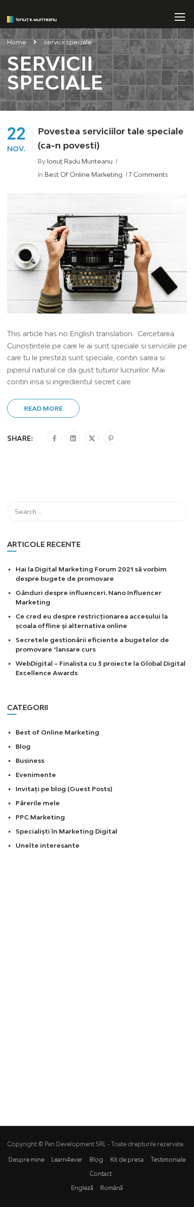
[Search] (175, 511)
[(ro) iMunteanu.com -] (32, 19)
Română (111, 1187)
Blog (23, 746)
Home (16, 42)
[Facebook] (54, 438)
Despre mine (26, 1159)
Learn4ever (66, 1159)
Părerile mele (38, 803)
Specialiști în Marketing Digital (66, 831)
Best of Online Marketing (83, 174)
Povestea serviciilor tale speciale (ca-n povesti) (111, 138)
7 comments (148, 174)
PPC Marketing (40, 817)
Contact (100, 1173)
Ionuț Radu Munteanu (80, 161)
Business (30, 760)
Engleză (82, 1187)
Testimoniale (168, 1159)
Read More (43, 408)
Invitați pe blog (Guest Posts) (64, 789)
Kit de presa (127, 1159)
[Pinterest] (110, 438)
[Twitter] (92, 438)
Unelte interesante (48, 845)
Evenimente (36, 774)
